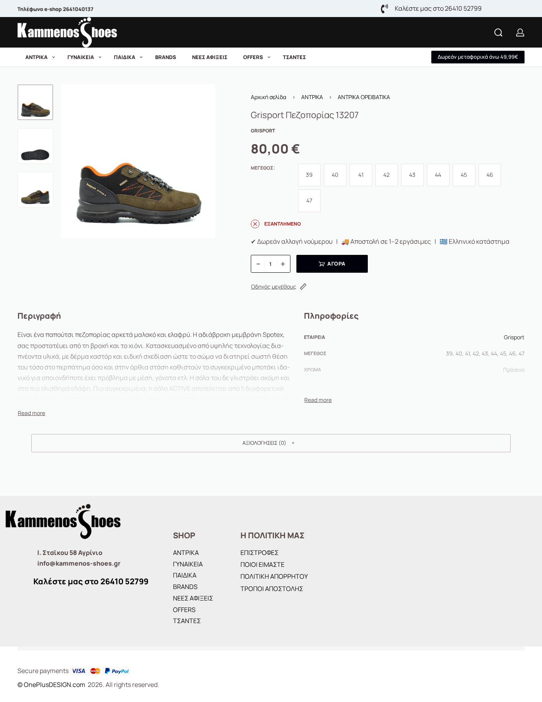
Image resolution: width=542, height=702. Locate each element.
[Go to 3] (35, 189)
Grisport (514, 337)
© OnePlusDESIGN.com (51, 684)
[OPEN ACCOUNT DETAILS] (520, 32)
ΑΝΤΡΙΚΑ (312, 97)
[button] (478, 57)
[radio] (309, 175)
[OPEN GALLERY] (138, 161)
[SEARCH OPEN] (498, 32)
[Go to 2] (35, 146)
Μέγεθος (262, 168)
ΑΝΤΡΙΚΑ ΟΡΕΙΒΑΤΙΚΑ (364, 97)
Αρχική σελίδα (268, 97)
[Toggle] (31, 413)
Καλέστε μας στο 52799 (90, 581)
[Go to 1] (35, 102)
